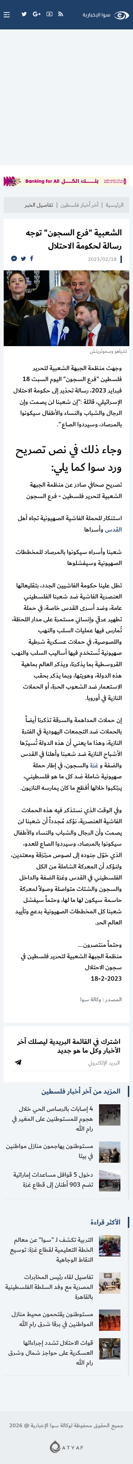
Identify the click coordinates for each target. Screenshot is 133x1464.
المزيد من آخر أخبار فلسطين (80, 1091)
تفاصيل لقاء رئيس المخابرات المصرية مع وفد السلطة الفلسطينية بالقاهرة (49, 1287)
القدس (113, 529)
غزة (94, 765)
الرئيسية (114, 205)
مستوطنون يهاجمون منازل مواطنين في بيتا (49, 1151)
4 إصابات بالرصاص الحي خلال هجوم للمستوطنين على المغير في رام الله (52, 1119)
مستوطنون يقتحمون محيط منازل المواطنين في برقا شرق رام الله (52, 1319)
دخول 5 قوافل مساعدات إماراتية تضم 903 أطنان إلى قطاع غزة (53, 1179)
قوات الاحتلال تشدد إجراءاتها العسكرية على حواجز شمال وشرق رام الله (50, 1352)
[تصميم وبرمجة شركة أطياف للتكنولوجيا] (66, 1446)
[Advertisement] (66, 99)
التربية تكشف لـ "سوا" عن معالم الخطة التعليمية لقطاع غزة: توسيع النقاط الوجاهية (51, 1249)
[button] (5, 14)
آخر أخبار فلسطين (79, 205)
